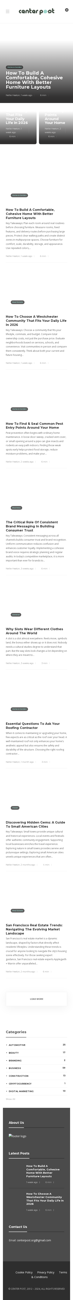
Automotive (37, 1044)
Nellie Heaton (13, 95)
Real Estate (17, 302)
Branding (37, 1060)
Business (16, 508)
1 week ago (26, 95)
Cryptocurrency (37, 1083)
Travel (15, 808)
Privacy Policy (45, 1272)
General (16, 614)
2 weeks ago (27, 461)
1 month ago (27, 762)
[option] (36, 86)
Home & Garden (14, 67)
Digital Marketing (37, 1091)
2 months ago (28, 864)
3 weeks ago (27, 568)
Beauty (37, 1052)
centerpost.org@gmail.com (34, 1240)
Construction (37, 1075)
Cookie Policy (24, 1272)
